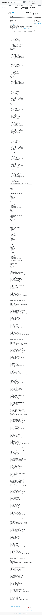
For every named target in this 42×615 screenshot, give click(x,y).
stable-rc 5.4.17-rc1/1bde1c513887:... (34, 9)
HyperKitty (21, 613)
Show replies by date (28, 610)
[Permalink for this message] (31, 607)
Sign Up (34, 3)
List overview (3, 7)
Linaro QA (13, 12)
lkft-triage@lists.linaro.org (37, 17)
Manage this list (28, 2)
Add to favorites (38, 23)
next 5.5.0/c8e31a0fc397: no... (13, 9)
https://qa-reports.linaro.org (15, 606)
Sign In (34, 1)
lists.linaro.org (5, 2)
